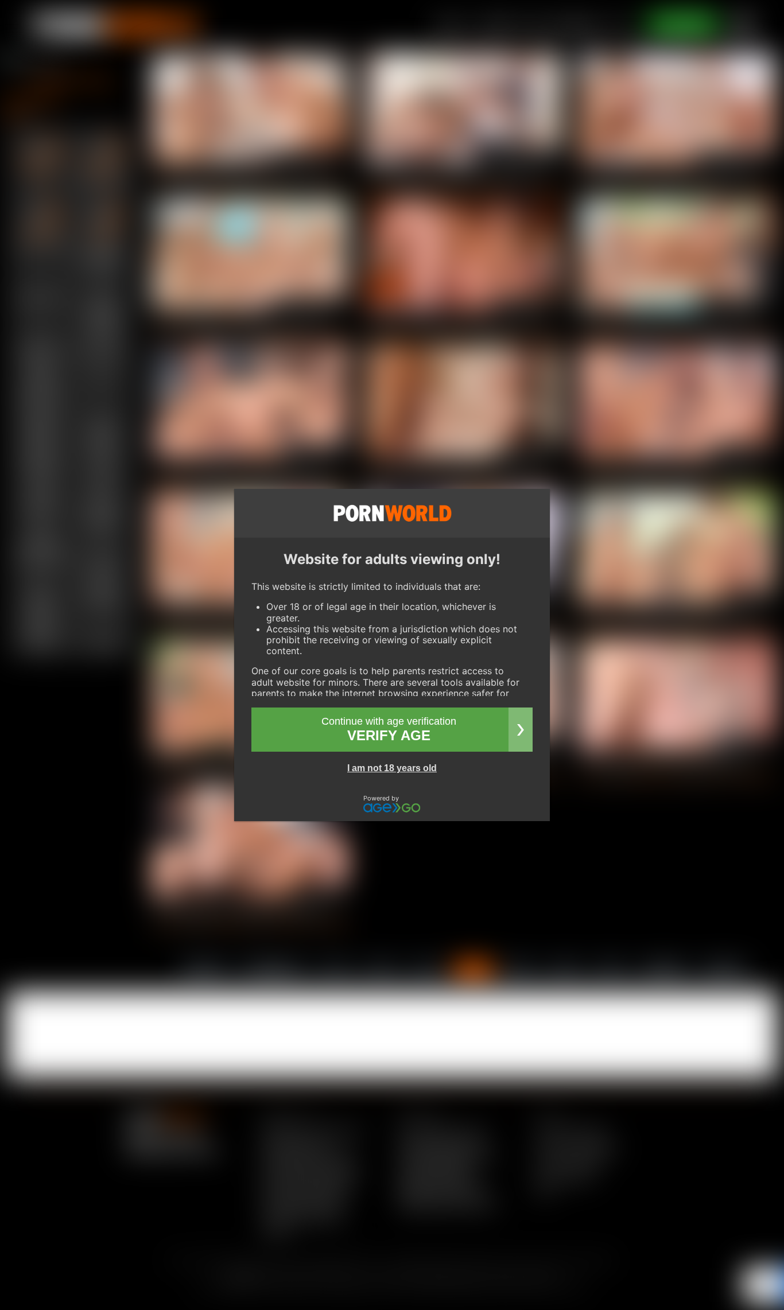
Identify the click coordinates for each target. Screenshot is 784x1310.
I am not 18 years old (392, 768)
